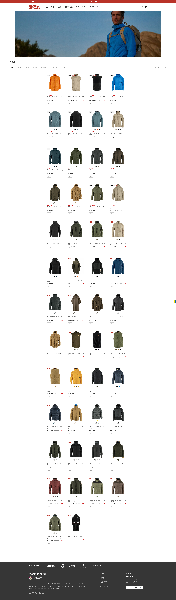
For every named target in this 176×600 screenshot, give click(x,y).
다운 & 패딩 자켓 (56, 67)
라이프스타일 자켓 (45, 67)
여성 (52, 7)
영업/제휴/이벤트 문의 (105, 586)
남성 (59, 7)
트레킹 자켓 (19, 67)
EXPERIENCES (81, 7)
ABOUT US (94, 7)
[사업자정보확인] (66, 586)
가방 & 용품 (68, 7)
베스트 (65, 67)
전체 (12, 67)
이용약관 (102, 578)
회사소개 (102, 574)
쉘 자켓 (27, 67)
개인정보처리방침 (104, 582)
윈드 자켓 (35, 67)
